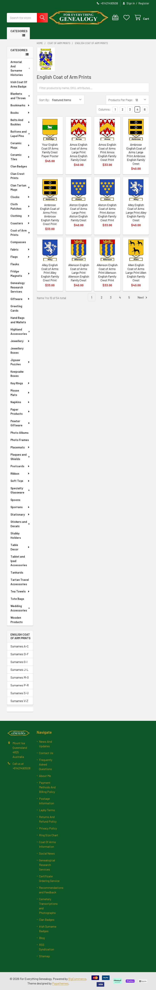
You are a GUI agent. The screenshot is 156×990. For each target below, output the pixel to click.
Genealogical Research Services (47, 864)
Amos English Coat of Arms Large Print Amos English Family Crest (78, 152)
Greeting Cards (16, 308)
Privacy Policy (48, 828)
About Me (45, 776)
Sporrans (16, 507)
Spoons (15, 499)
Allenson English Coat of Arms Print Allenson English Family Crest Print (107, 272)
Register (143, 3)
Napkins (15, 402)
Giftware (16, 299)
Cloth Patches (15, 206)
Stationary (17, 514)
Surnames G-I (18, 662)
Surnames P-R (19, 685)
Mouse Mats (14, 392)
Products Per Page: (120, 100)
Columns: (105, 109)
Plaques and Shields (18, 457)
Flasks (14, 264)
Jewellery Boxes (16, 350)
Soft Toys (16, 480)
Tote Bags (17, 598)
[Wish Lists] (127, 18)
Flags (14, 256)
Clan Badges (18, 166)
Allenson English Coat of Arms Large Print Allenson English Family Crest (78, 272)
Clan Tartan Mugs (18, 187)
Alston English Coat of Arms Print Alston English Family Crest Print (107, 212)
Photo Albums (19, 432)
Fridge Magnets (16, 273)
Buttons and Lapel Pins (18, 134)
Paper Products (16, 411)
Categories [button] (18, 31)
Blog (42, 938)
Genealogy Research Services (17, 287)
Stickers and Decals (18, 524)
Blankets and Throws (18, 96)
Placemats (17, 447)
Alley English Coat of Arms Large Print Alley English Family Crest (136, 212)
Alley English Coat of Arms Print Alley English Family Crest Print (50, 272)
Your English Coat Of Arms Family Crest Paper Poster (49, 150)
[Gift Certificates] (116, 18)
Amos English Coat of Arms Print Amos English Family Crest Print (107, 152)
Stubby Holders (15, 535)
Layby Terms (47, 810)
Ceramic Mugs (15, 145)
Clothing (16, 215)
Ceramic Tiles (15, 157)
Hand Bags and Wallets (18, 320)
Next (141, 297)
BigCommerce (77, 978)
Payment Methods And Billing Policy (47, 787)
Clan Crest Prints (17, 176)
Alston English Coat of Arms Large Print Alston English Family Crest (78, 212)
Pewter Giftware (16, 423)
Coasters (16, 223)
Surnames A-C (19, 646)
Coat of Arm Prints (18, 232)
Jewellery (16, 341)
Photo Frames (19, 440)
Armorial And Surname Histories (16, 68)
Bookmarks (17, 105)
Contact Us (46, 753)
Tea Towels (18, 591)
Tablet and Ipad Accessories (18, 561)
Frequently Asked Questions (45, 764)
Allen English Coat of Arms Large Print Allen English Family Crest (136, 272)
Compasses (18, 242)
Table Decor (14, 547)
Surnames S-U (19, 693)
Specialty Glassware (17, 490)
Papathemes (60, 983)
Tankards (16, 572)
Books (14, 112)
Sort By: (44, 100)
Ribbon (14, 473)
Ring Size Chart (48, 835)
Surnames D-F (19, 654)
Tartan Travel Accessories (19, 582)
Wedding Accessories (18, 608)
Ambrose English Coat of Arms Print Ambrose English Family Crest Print (50, 214)
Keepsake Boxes (17, 374)
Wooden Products (16, 620)
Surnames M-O (19, 677)
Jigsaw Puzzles (15, 362)
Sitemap (44, 956)
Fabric (14, 249)
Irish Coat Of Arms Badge (18, 84)
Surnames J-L (19, 669)
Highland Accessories (18, 331)
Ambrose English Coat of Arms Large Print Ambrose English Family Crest (136, 154)
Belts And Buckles (16, 122)
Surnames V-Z (19, 701)
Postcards (17, 466)
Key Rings (16, 383)
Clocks (14, 197)
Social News (47, 853)
